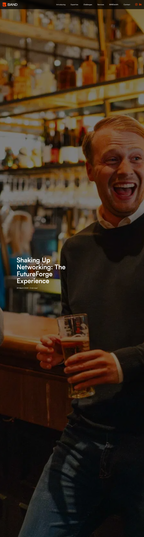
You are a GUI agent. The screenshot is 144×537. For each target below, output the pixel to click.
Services (100, 4)
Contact (127, 4)
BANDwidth (113, 4)
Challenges (87, 4)
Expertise (74, 4)
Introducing (60, 4)
